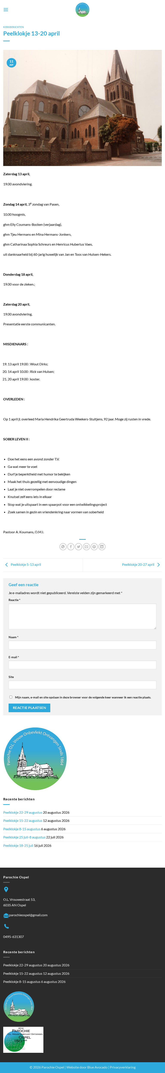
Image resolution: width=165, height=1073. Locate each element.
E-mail (14, 657)
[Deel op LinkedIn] (101, 546)
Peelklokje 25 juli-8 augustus (24, 837)
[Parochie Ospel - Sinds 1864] (82, 9)
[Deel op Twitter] (78, 546)
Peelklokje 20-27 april (138, 565)
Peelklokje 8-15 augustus (21, 829)
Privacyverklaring (123, 1067)
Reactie (14, 600)
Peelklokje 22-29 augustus (22, 812)
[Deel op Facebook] (70, 546)
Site (11, 677)
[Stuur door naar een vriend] (86, 546)
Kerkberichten (13, 27)
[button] (5, 9)
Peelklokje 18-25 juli (18, 845)
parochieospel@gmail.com (28, 915)
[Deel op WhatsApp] (63, 546)
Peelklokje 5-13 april (25, 565)
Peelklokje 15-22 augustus (22, 820)
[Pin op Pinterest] (94, 546)
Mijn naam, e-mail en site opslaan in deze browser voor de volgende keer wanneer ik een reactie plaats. (83, 697)
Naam (13, 637)
